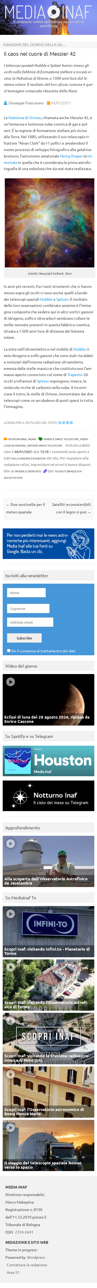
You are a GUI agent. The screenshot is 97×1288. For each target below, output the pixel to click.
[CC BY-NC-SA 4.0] (65, 422)
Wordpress (36, 1257)
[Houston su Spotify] (48, 777)
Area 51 (13, 1272)
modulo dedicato (28, 471)
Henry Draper (71, 155)
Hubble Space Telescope (61, 439)
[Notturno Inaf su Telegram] (48, 812)
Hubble (46, 299)
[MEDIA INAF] (48, 17)
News (32, 439)
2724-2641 (24, 1232)
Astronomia (17, 439)
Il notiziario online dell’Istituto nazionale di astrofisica (48, 24)
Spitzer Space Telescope (44, 445)
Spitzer (62, 299)
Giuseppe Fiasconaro (26, 102)
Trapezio (74, 374)
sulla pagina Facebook (28, 458)
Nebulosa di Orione (24, 117)
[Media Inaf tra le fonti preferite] (48, 560)
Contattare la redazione (27, 1264)
